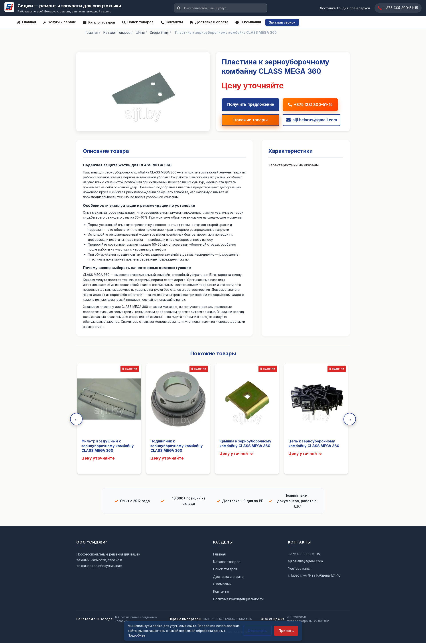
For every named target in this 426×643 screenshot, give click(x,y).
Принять (286, 631)
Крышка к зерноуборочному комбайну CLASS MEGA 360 (245, 443)
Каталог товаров (101, 22)
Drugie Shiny (159, 32)
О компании (251, 22)
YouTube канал (299, 568)
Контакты (174, 22)
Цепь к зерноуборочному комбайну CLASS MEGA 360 (313, 443)
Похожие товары (250, 120)
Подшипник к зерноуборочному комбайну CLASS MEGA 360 (176, 446)
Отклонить (257, 631)
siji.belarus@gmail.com (305, 561)
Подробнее (136, 635)
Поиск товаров (140, 22)
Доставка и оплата (211, 22)
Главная (29, 22)
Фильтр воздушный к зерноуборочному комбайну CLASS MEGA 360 (107, 446)
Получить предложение (250, 104)
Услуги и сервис (62, 22)
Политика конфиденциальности (238, 599)
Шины (140, 32)
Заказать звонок (282, 22)
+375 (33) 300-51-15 (401, 8)
